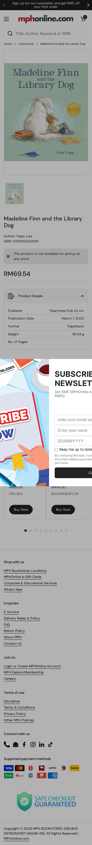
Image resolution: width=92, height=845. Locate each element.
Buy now (21, 509)
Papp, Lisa (24, 236)
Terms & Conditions (19, 707)
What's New (13, 589)
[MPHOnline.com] (46, 19)
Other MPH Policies (19, 720)
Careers (10, 678)
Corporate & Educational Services (30, 583)
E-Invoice (11, 612)
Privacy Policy (15, 714)
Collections (26, 44)
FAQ (7, 624)
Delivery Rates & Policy (22, 618)
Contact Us (13, 643)
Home (8, 44)
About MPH (13, 637)
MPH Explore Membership (24, 672)
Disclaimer (12, 701)
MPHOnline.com (16, 838)
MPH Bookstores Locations (25, 571)
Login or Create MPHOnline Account (32, 666)
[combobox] (46, 33)
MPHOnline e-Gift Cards (23, 577)
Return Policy (14, 631)
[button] (83, 19)
